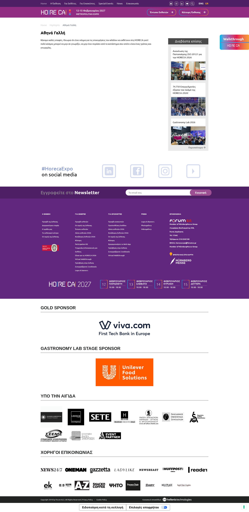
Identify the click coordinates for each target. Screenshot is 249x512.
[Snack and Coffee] (99, 485)
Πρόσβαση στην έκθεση (84, 263)
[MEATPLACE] (167, 485)
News (120, 3)
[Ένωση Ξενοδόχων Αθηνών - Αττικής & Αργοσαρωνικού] (149, 417)
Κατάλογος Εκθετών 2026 (85, 236)
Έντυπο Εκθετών (159, 12)
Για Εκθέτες (70, 3)
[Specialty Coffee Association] (197, 417)
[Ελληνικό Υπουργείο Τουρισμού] (52, 417)
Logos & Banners (147, 221)
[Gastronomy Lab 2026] (188, 132)
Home (44, 3)
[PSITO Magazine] (116, 485)
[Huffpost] (173, 469)
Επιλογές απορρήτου (144, 507)
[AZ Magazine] (82, 485)
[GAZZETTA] (100, 470)
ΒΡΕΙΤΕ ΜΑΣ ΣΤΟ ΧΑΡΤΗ (183, 254)
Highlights (55, 25)
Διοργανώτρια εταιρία (50, 225)
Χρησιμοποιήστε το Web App (119, 244)
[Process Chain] (133, 485)
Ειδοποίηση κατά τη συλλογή (102, 507)
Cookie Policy (101, 499)
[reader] (197, 469)
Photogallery (146, 225)
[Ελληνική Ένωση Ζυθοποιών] (82, 436)
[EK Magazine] (48, 485)
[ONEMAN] (76, 470)
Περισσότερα (195, 147)
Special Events (106, 3)
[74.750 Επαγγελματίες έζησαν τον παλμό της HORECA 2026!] (188, 99)
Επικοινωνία (132, 3)
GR (206, 3)
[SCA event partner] (110, 435)
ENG (201, 3)
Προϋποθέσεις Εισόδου (117, 225)
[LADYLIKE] (125, 470)
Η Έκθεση (55, 3)
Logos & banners (81, 270)
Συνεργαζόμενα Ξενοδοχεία (86, 266)
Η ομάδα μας (47, 229)
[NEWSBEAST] (149, 470)
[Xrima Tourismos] (65, 485)
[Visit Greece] (76, 417)
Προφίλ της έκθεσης (50, 221)
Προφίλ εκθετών (81, 221)
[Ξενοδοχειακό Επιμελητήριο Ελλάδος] (125, 417)
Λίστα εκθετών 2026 (83, 233)
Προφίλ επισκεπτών (116, 221)
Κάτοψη (78, 240)
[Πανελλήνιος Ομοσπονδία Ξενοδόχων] (173, 417)
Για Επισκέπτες (87, 3)
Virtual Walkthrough (83, 259)
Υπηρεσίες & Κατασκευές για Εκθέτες (86, 250)
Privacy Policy (87, 499)
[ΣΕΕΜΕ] (54, 436)
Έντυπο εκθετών (81, 229)
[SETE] (100, 417)
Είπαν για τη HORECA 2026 (85, 255)
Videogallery (146, 229)
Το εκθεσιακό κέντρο (50, 233)
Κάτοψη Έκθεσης (191, 12)
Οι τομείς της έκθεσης (50, 236)
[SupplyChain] (184, 485)
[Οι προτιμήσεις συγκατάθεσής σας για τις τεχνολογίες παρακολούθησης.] (244, 507)
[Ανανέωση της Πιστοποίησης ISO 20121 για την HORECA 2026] (188, 63)
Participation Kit (81, 244)
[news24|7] (52, 469)
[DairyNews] (150, 485)
